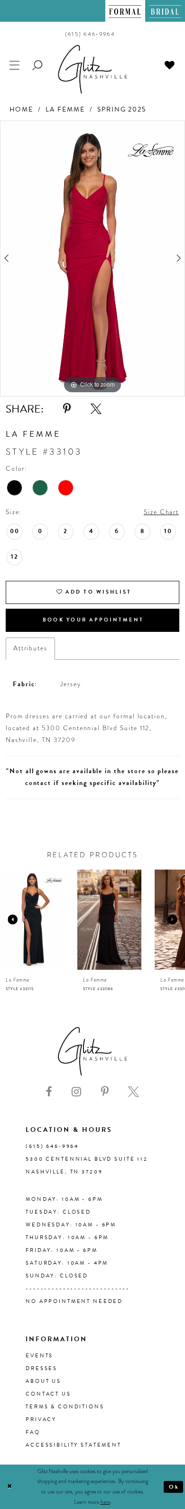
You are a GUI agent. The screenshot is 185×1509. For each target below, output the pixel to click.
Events (39, 1356)
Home (21, 109)
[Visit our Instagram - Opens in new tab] (76, 1092)
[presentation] (69, 920)
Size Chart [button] (161, 512)
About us (43, 1381)
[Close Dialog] (9, 1486)
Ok (174, 1486)
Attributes (30, 648)
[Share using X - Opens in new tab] (96, 409)
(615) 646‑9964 (52, 1146)
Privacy (41, 1419)
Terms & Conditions (65, 1407)
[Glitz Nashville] (92, 69)
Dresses (41, 1368)
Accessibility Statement (73, 1445)
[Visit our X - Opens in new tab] (133, 1092)
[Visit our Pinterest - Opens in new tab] (105, 1092)
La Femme (65, 109)
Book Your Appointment (93, 620)
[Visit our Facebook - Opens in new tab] (49, 1092)
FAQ (33, 1432)
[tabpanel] (92, 258)
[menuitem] (125, 11)
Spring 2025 (121, 109)
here (105, 1502)
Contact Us (48, 1394)
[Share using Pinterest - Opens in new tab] (67, 409)
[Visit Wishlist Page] (169, 64)
